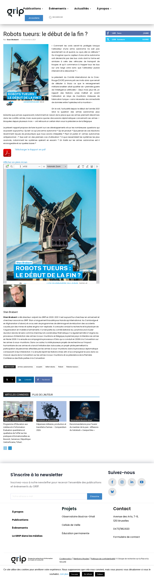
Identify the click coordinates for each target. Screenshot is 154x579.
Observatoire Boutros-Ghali (81, 420)
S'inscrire (94, 496)
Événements (20, 528)
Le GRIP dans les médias (27, 536)
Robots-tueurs (72, 367)
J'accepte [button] (74, 574)
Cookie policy (65, 558)
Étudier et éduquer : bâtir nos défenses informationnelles (15, 419)
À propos (17, 511)
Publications (20, 520)
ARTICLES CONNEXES (17, 394)
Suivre (145, 39)
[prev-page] (5, 448)
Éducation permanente (75, 533)
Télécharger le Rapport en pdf (30, 149)
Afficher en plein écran (15, 162)
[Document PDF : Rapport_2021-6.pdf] (51, 224)
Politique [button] (100, 574)
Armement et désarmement (47, 420)
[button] (57, 17)
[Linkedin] (132, 482)
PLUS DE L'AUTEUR (42, 394)
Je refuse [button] (88, 574)
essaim (39, 367)
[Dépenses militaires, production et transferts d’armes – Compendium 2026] (51, 411)
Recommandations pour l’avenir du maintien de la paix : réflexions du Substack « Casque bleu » (84, 427)
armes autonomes (25, 367)
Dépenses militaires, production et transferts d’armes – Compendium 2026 (51, 427)
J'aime (146, 33)
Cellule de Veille (71, 525)
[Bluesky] (112, 492)
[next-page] (10, 448)
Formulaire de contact (126, 537)
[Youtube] (141, 482)
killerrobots (50, 367)
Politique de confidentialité (103, 558)
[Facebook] (112, 482)
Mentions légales (81, 558)
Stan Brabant (13, 39)
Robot (60, 367)
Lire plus (64, 574)
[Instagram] (122, 482)
